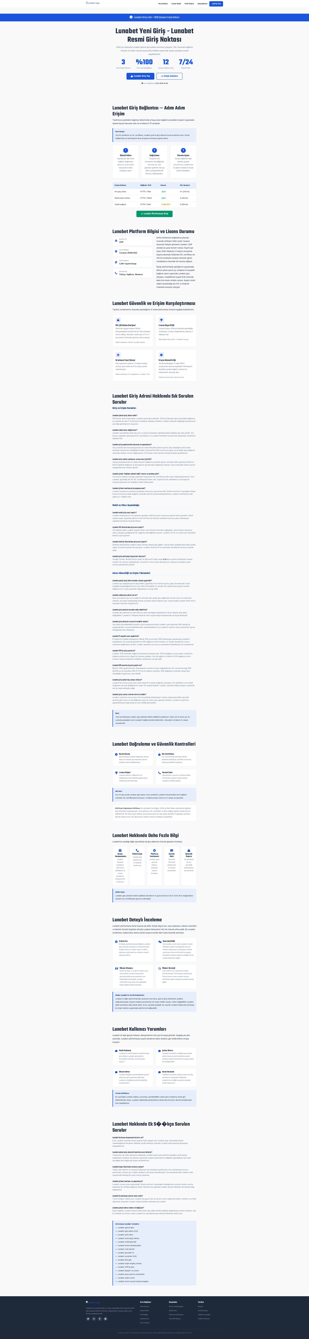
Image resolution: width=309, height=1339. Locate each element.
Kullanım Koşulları (204, 1314)
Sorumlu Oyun (203, 1310)
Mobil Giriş (173, 1310)
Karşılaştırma (202, 3)
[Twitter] (88, 1319)
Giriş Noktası (163, 3)
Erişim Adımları (171, 76)
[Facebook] (100, 1319)
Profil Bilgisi (189, 3)
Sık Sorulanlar (144, 1322)
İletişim (200, 1306)
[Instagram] (94, 1319)
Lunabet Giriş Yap (142, 76)
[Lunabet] (93, 4)
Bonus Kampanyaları (176, 1306)
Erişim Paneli (176, 3)
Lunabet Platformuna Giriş (156, 214)
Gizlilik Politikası (204, 1318)
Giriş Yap (217, 3)
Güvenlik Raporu (175, 1318)
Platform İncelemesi (176, 1314)
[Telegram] (105, 1319)
